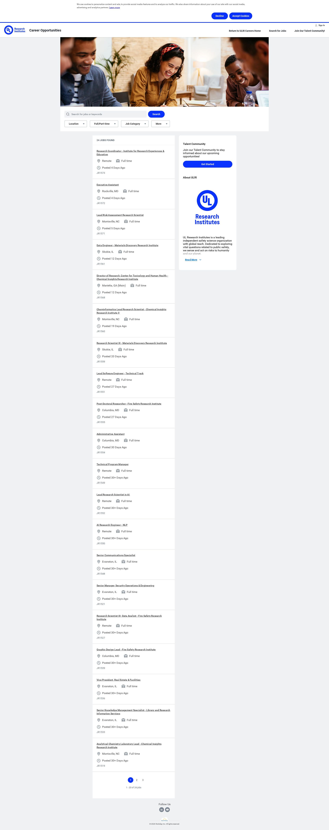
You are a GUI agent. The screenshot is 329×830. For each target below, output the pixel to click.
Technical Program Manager (113, 464)
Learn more (114, 7)
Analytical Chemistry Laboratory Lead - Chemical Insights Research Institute (129, 746)
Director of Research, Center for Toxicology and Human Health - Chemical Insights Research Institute (132, 277)
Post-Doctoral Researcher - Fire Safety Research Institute (129, 403)
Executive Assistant (108, 184)
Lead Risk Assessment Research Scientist (120, 215)
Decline (220, 16)
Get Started (207, 164)
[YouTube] (167, 809)
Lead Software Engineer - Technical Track (120, 373)
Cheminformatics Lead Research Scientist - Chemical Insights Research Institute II (131, 311)
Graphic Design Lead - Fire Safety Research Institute (126, 649)
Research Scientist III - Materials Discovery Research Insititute (132, 343)
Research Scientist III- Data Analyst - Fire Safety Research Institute (129, 617)
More (158, 123)
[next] (143, 780)
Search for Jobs (277, 30)
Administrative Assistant (111, 434)
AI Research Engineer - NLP (112, 525)
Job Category (132, 123)
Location (73, 123)
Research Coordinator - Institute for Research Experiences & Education (130, 153)
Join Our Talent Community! (309, 30)
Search (156, 114)
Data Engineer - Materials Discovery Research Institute (127, 245)
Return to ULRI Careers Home (245, 30)
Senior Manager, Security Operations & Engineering (125, 585)
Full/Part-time (102, 123)
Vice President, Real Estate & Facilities (119, 679)
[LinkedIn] (161, 809)
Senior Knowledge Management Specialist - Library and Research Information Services (133, 712)
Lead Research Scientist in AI (113, 494)
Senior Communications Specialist (116, 555)
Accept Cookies (240, 16)
